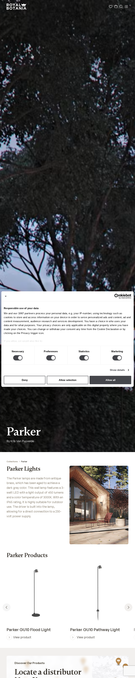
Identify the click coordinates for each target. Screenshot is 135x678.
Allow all (110, 380)
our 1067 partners (24, 313)
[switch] (51, 357)
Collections (12, 461)
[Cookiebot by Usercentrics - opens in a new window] (116, 296)
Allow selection (67, 380)
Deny (25, 380)
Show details (117, 370)
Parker (24, 461)
